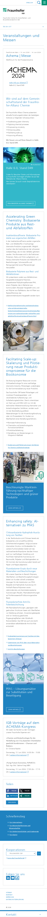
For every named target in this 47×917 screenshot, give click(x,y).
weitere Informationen (18, 755)
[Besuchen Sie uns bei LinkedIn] (8, 878)
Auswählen (39, 853)
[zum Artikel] (23, 468)
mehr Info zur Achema (17, 83)
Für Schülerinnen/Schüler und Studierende (24, 831)
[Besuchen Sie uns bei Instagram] (17, 878)
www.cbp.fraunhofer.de (16, 858)
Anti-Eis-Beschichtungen (16, 649)
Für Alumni (13, 835)
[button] (12, 791)
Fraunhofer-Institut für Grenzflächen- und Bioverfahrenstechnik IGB (16, 19)
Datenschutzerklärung (15, 899)
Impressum (10, 897)
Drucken (12, 802)
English (29, 2)
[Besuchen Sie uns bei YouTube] (13, 878)
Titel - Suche (39, 2)
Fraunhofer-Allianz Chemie (20, 203)
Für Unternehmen (16, 822)
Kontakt (9, 895)
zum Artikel (13, 508)
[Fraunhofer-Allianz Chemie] (23, 155)
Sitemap (9, 892)
